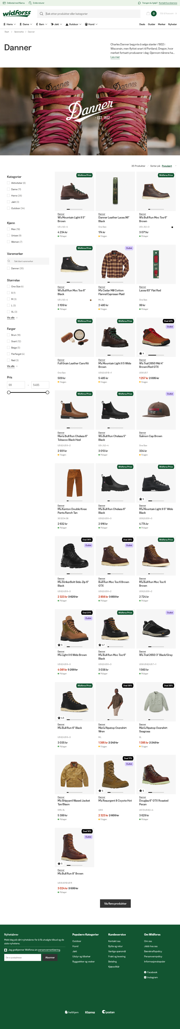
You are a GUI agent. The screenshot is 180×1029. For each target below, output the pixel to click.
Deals (142, 24)
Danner (31, 31)
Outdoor (76, 941)
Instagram (152, 977)
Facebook (152, 972)
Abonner (50, 957)
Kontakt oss (114, 941)
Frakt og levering (117, 956)
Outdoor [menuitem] (73, 24)
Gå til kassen (167, 13)
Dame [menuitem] (26, 24)
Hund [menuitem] (91, 24)
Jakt (74, 951)
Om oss (148, 941)
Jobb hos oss (151, 946)
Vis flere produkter (115, 903)
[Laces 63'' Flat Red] (156, 264)
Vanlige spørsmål (117, 951)
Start (7, 31)
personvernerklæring (49, 949)
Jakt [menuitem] (56, 24)
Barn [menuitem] (41, 24)
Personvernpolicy (153, 956)
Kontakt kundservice (168, 3)
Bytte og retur (115, 946)
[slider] (9, 392)
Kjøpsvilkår (114, 966)
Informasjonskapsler (154, 961)
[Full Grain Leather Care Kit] (74, 337)
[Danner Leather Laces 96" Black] (115, 191)
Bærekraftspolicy (153, 951)
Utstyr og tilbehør (81, 956)
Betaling (112, 961)
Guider (151, 24)
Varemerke (19, 31)
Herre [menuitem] (10, 24)
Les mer (115, 57)
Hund (75, 946)
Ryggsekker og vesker (83, 961)
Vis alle (10, 317)
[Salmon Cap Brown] (156, 410)
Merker (161, 24)
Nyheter (172, 24)
